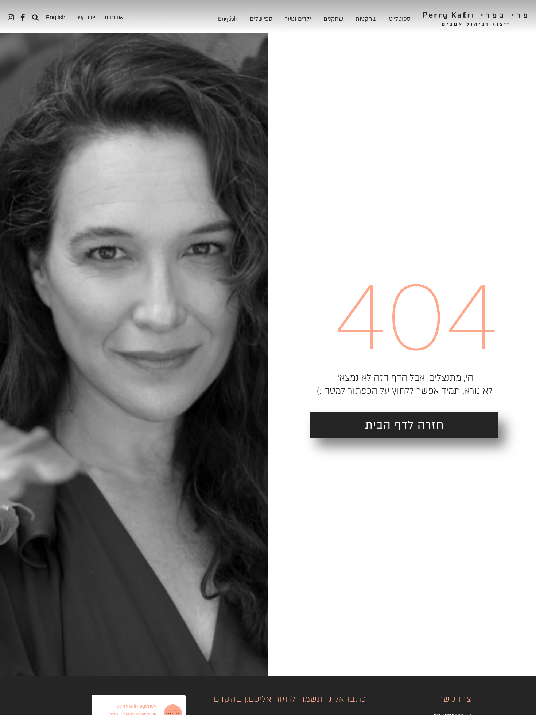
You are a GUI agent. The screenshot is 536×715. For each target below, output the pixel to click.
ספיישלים (261, 19)
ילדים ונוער (298, 19)
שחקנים (333, 19)
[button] (35, 17)
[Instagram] (11, 17)
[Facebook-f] (22, 17)
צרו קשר (85, 18)
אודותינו (114, 18)
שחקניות (366, 19)
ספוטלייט (400, 19)
